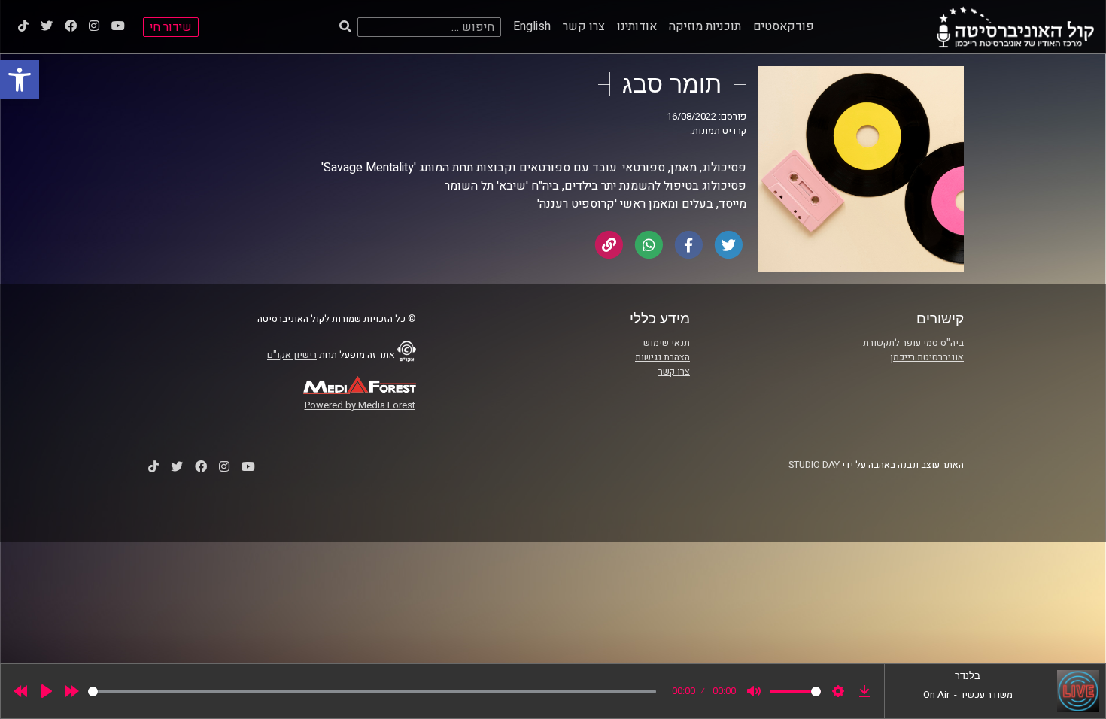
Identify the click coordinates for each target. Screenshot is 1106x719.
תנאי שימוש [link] (666, 343)
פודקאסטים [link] (783, 26)
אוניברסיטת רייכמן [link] (927, 357)
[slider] (372, 691)
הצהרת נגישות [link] (662, 357)
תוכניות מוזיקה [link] (705, 26)
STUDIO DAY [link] (814, 465)
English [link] (532, 26)
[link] (19, 79)
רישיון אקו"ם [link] (292, 355)
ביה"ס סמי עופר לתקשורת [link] (913, 343)
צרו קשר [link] (584, 26)
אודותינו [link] (637, 26)
